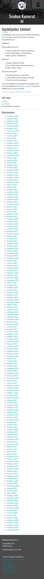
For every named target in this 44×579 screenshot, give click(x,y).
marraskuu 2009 (13, 486)
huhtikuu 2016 (12, 349)
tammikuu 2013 (12, 415)
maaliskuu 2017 (12, 334)
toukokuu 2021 (12, 243)
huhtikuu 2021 (12, 246)
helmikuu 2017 (12, 336)
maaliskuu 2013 (12, 410)
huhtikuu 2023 (12, 194)
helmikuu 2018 (12, 317)
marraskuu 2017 (13, 324)
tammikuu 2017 (12, 339)
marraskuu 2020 (13, 258)
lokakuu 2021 (12, 236)
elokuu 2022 (11, 212)
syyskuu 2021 (12, 238)
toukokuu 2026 (12, 116)
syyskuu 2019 (12, 285)
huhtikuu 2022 (12, 221)
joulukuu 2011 (12, 442)
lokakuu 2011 (12, 447)
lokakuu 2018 (12, 305)
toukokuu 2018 (12, 309)
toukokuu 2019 (12, 292)
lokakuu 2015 (12, 358)
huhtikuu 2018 (12, 312)
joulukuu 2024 (12, 153)
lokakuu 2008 (12, 510)
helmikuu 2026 (12, 123)
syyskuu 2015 (12, 361)
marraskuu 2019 (13, 280)
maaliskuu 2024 (12, 175)
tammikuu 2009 (12, 503)
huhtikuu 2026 (12, 119)
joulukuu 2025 (12, 128)
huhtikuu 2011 (12, 459)
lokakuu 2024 (12, 158)
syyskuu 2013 (12, 403)
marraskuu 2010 (13, 469)
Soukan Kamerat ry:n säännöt (13, 559)
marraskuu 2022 (13, 204)
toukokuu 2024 (12, 170)
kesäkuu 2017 (12, 329)
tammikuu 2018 (12, 319)
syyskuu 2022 (12, 209)
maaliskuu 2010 (12, 476)
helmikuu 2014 (12, 393)
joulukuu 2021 (12, 231)
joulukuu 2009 (12, 483)
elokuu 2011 (11, 451)
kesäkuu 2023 (12, 190)
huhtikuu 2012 (12, 432)
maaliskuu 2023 (12, 197)
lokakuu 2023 (12, 185)
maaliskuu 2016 (12, 351)
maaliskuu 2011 (12, 461)
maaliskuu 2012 (12, 434)
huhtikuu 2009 (12, 496)
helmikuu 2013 (12, 412)
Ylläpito (17, 92)
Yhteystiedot (7, 564)
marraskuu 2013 (13, 398)
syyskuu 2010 (12, 474)
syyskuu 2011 (12, 449)
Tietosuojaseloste (9, 572)
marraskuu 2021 (13, 234)
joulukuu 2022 (12, 202)
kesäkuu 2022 (12, 216)
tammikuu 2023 (12, 199)
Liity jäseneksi (7, 569)
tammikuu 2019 (12, 300)
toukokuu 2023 (12, 192)
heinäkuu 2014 (12, 385)
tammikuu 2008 (12, 530)
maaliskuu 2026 (12, 121)
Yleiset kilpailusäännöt (11, 567)
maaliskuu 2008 (12, 525)
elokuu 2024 (11, 163)
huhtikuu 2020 (12, 270)
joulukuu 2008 (12, 505)
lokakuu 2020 (12, 261)
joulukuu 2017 (12, 322)
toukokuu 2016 (12, 346)
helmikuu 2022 (12, 226)
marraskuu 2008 (13, 508)
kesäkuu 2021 (12, 241)
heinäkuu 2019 (12, 287)
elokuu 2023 (11, 187)
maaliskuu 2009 (12, 498)
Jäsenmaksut (7, 562)
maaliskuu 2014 (12, 390)
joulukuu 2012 (12, 417)
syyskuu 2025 (12, 136)
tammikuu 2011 (12, 466)
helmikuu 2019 (12, 297)
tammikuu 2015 (12, 373)
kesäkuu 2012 (12, 427)
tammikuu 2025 (12, 150)
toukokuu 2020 (12, 268)
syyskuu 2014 (12, 383)
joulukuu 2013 (12, 395)
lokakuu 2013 (12, 400)
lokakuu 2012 (12, 422)
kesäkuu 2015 (12, 363)
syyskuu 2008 (12, 513)
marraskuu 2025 (13, 131)
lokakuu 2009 (12, 488)
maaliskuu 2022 (12, 224)
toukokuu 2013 (12, 405)
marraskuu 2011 (13, 444)
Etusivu (5, 101)
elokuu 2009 (11, 493)
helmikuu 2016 (12, 354)
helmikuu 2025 (12, 148)
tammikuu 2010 (12, 481)
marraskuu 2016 (13, 341)
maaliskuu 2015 (12, 368)
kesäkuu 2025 (12, 141)
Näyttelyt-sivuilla (24, 86)
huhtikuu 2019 (12, 295)
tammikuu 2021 (12, 253)
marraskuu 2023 (13, 182)
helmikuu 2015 (12, 371)
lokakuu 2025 (12, 133)
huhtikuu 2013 (12, 407)
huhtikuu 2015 (12, 366)
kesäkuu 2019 (12, 290)
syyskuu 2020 (12, 263)
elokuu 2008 (11, 515)
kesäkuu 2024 (12, 167)
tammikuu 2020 (12, 278)
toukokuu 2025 (12, 143)
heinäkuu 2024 (12, 165)
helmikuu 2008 (12, 527)
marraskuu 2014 (13, 378)
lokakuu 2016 (12, 344)
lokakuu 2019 (12, 283)
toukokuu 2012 (12, 429)
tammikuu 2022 (12, 229)
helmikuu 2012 (12, 437)
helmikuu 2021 (12, 251)
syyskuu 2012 (12, 425)
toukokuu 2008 (12, 520)
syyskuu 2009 (12, 491)
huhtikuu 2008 (12, 522)
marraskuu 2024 (13, 155)
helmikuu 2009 (12, 500)
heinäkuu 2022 (12, 214)
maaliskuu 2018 (12, 314)
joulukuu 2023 (12, 180)
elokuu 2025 (11, 138)
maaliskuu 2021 (12, 248)
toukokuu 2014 (12, 388)
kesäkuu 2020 (12, 265)
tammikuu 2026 (12, 126)
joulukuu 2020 (12, 256)
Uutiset (29, 92)
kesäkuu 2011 (12, 454)
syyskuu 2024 (12, 160)
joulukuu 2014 (12, 376)
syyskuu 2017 (12, 327)
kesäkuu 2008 (12, 518)
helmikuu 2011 (12, 464)
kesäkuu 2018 (12, 307)
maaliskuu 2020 (12, 273)
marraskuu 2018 (13, 302)
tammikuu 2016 (12, 356)
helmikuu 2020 (12, 275)
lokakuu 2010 (12, 471)
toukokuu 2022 (12, 219)
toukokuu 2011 (12, 456)
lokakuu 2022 (12, 207)
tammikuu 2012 (12, 439)
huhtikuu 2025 (12, 145)
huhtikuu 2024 (12, 172)
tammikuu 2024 (12, 177)
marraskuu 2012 (13, 420)
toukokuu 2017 (12, 332)
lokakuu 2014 (12, 380)
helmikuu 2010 (12, 478)
